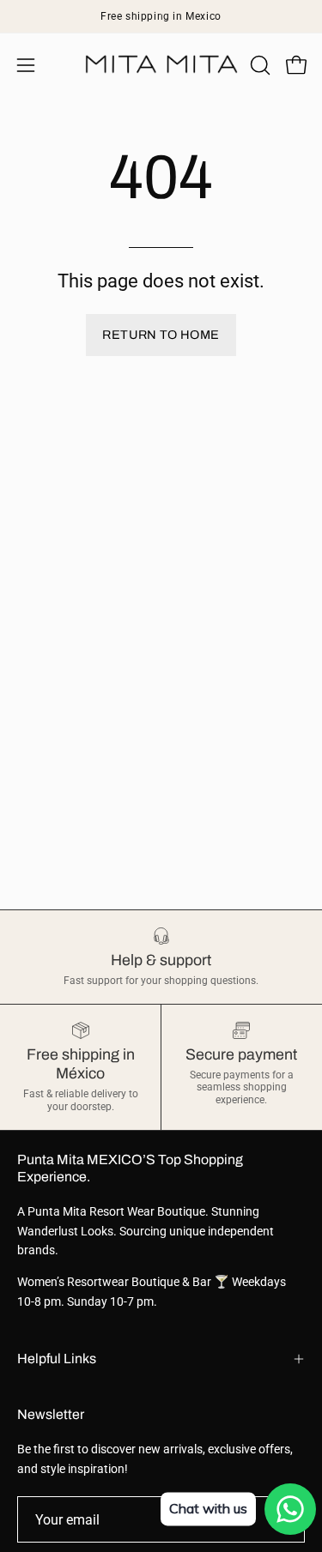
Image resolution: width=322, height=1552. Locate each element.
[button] (258, 65)
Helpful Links (56, 1358)
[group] (161, 16)
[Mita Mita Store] (161, 64)
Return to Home (160, 334)
